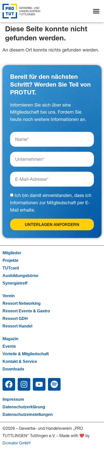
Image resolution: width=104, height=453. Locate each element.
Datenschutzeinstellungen (28, 414)
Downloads (13, 369)
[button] (96, 11)
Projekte (10, 260)
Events (9, 346)
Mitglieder (12, 253)
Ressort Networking (22, 303)
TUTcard (11, 268)
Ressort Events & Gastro (26, 311)
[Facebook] (9, 384)
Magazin (10, 339)
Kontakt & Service (20, 361)
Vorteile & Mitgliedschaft (26, 354)
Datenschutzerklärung (24, 407)
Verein (9, 296)
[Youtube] (39, 384)
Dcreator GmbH (17, 443)
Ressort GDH (15, 318)
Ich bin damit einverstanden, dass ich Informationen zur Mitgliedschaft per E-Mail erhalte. (50, 203)
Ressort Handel (17, 326)
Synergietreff (15, 283)
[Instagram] (24, 384)
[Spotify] (54, 384)
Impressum (13, 399)
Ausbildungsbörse (20, 275)
